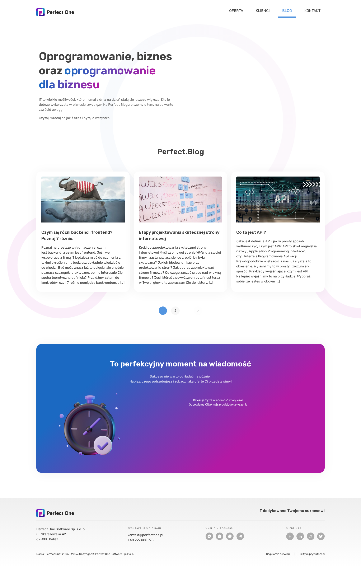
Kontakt (312, 10)
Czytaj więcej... (83, 199)
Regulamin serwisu (278, 554)
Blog (287, 10)
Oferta (236, 10)
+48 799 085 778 (141, 540)
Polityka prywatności (312, 554)
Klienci (263, 10)
